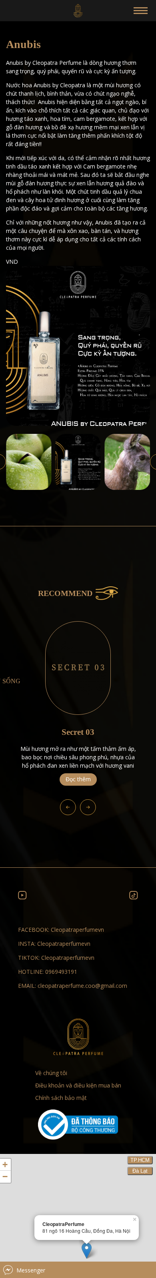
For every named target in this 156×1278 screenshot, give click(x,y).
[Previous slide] (68, 807)
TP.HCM (140, 1160)
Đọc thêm (78, 779)
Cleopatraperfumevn (77, 929)
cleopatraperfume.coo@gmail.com (82, 985)
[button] (28, 462)
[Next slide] (88, 807)
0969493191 (61, 971)
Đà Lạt (140, 1171)
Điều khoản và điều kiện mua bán (78, 1085)
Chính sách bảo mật (61, 1097)
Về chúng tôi (51, 1073)
